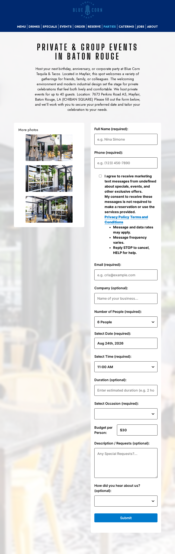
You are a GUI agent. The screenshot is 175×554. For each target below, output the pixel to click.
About (152, 26)
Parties (110, 26)
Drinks (34, 26)
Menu (21, 26)
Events (66, 26)
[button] (49, 147)
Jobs (140, 26)
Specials (50, 26)
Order (79, 26)
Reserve (94, 26)
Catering (126, 26)
